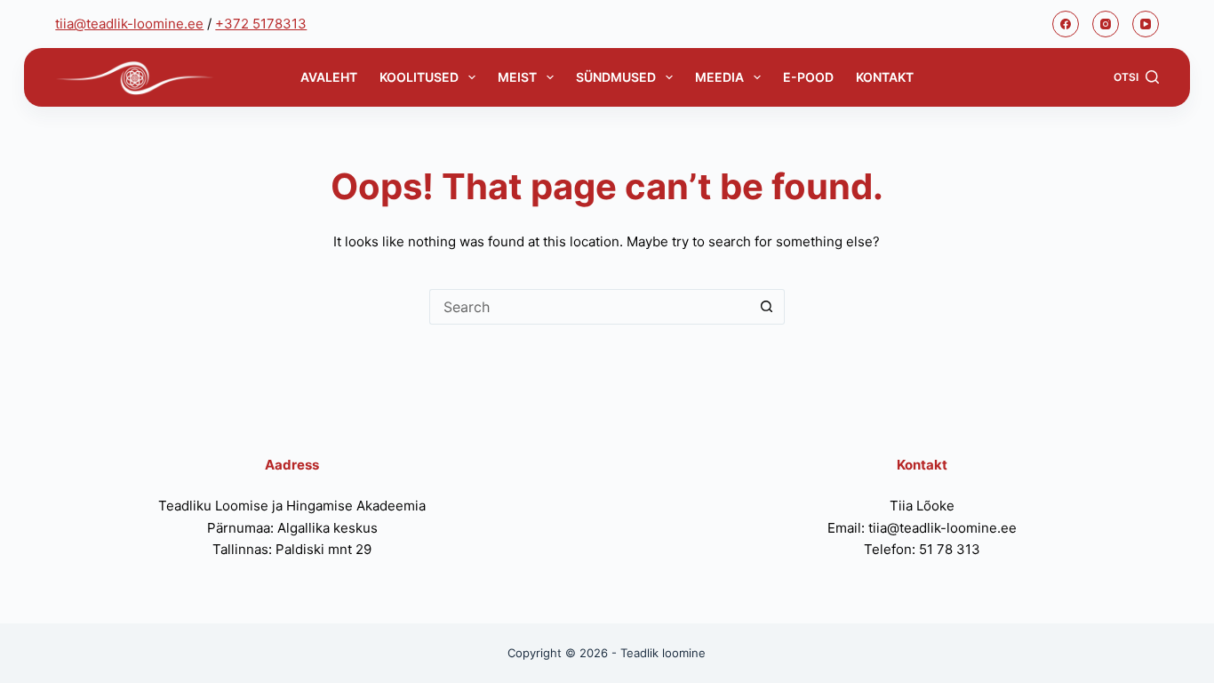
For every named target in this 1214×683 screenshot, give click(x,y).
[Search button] (767, 307)
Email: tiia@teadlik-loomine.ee (922, 527)
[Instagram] (1105, 24)
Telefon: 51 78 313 (922, 549)
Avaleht (328, 76)
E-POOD (808, 76)
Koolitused (419, 76)
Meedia (719, 76)
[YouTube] (1145, 24)
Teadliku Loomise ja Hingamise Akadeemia (292, 505)
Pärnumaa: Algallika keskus (292, 527)
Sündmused (616, 76)
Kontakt (885, 76)
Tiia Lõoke (922, 505)
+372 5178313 (261, 23)
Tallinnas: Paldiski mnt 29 (291, 549)
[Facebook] (1065, 24)
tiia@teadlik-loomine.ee (129, 23)
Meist (517, 76)
